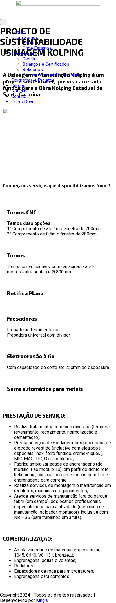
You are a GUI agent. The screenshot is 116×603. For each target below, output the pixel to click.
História (30, 43)
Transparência (25, 53)
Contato (18, 96)
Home (17, 32)
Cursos (18, 85)
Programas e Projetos (33, 80)
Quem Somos (24, 37)
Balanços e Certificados (46, 64)
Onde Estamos (37, 48)
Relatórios (33, 69)
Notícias (19, 91)
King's (42, 600)
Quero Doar (22, 101)
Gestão (30, 59)
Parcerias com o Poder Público (53, 75)
